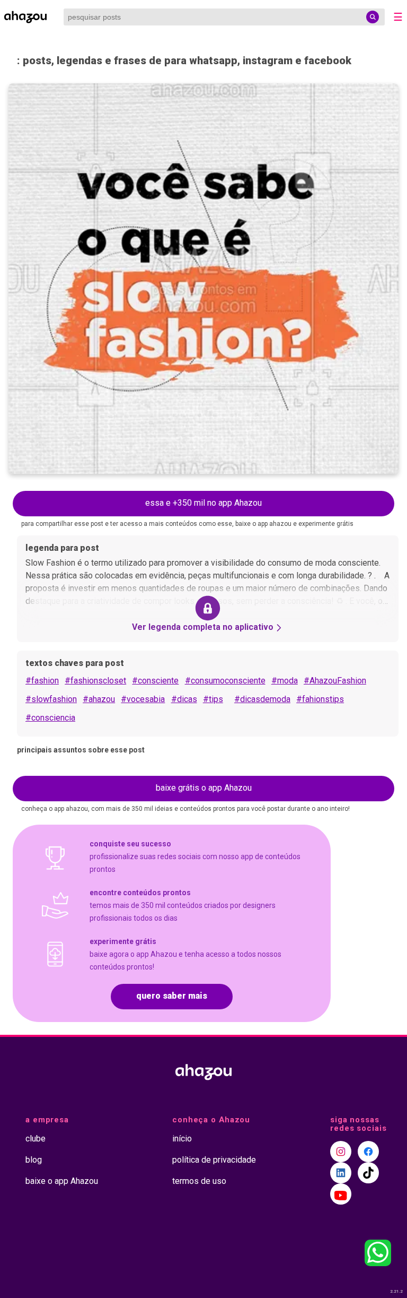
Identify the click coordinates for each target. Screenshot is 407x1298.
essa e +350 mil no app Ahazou (203, 503)
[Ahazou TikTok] (368, 1172)
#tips (213, 699)
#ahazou (99, 699)
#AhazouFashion (335, 681)
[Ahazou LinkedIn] (340, 1172)
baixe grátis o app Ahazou (204, 788)
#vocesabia (143, 699)
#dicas (184, 699)
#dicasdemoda (262, 699)
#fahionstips (320, 699)
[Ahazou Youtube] (340, 1194)
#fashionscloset (95, 681)
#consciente (155, 681)
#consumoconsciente (225, 681)
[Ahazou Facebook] (368, 1151)
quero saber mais (171, 996)
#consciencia (50, 718)
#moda (284, 681)
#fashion (42, 681)
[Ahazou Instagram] (340, 1151)
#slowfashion (51, 699)
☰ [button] (398, 17)
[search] (372, 17)
